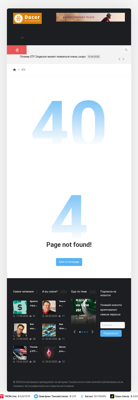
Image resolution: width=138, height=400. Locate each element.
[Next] (123, 59)
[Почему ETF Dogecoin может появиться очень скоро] (20, 353)
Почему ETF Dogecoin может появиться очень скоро (53, 56)
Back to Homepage (69, 261)
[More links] (22, 38)
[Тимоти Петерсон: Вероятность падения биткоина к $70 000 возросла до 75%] (49, 307)
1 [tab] (80, 332)
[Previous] (119, 59)
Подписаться (111, 333)
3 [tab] (84, 332)
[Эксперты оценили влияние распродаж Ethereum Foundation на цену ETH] (49, 353)
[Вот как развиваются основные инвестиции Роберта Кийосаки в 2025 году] (20, 330)
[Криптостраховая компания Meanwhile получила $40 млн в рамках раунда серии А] (20, 307)
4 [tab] (87, 332)
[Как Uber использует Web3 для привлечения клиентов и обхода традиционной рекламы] (49, 330)
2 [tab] (82, 332)
